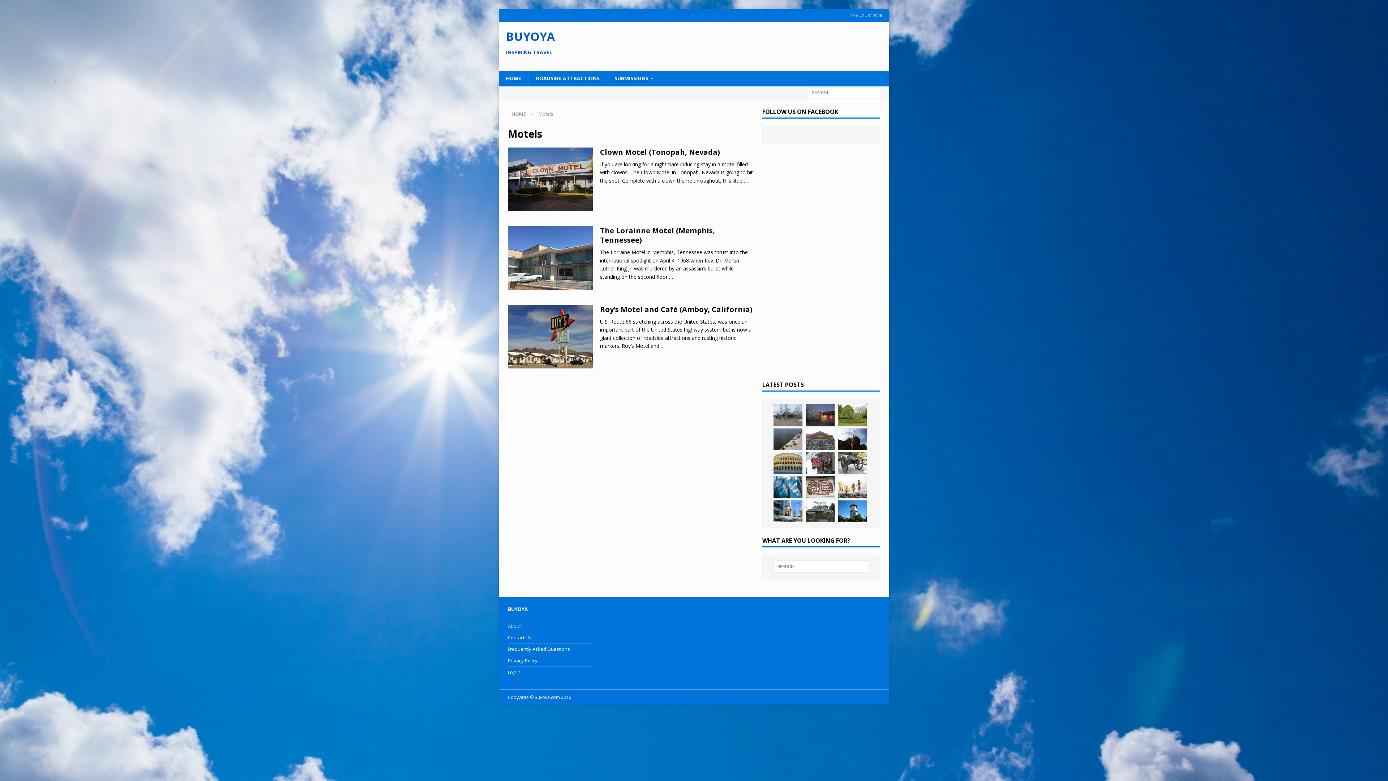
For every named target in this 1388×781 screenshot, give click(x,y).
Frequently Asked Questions (539, 649)
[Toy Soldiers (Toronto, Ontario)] (788, 511)
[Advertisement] (740, 45)
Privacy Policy (522, 660)
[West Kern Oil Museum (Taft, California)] (788, 415)
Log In (514, 672)
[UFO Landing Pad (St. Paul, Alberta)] (820, 511)
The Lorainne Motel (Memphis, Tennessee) (657, 235)
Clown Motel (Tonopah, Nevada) (660, 152)
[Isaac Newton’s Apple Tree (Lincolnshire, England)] (852, 415)
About (514, 626)
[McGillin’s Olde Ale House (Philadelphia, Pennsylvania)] (820, 463)
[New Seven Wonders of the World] (788, 463)
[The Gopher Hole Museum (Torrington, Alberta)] (820, 487)
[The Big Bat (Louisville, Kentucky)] (852, 439)
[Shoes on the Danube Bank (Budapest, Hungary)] (788, 439)
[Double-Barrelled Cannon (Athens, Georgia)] (852, 463)
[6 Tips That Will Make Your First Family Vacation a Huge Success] (852, 487)
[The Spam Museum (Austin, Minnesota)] (820, 439)
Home (513, 78)
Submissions (631, 78)
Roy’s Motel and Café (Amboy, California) (676, 309)
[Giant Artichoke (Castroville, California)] (820, 415)
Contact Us (519, 637)
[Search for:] (844, 92)
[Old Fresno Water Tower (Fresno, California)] (852, 511)
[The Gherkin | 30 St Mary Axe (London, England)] (788, 487)
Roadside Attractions (568, 78)
